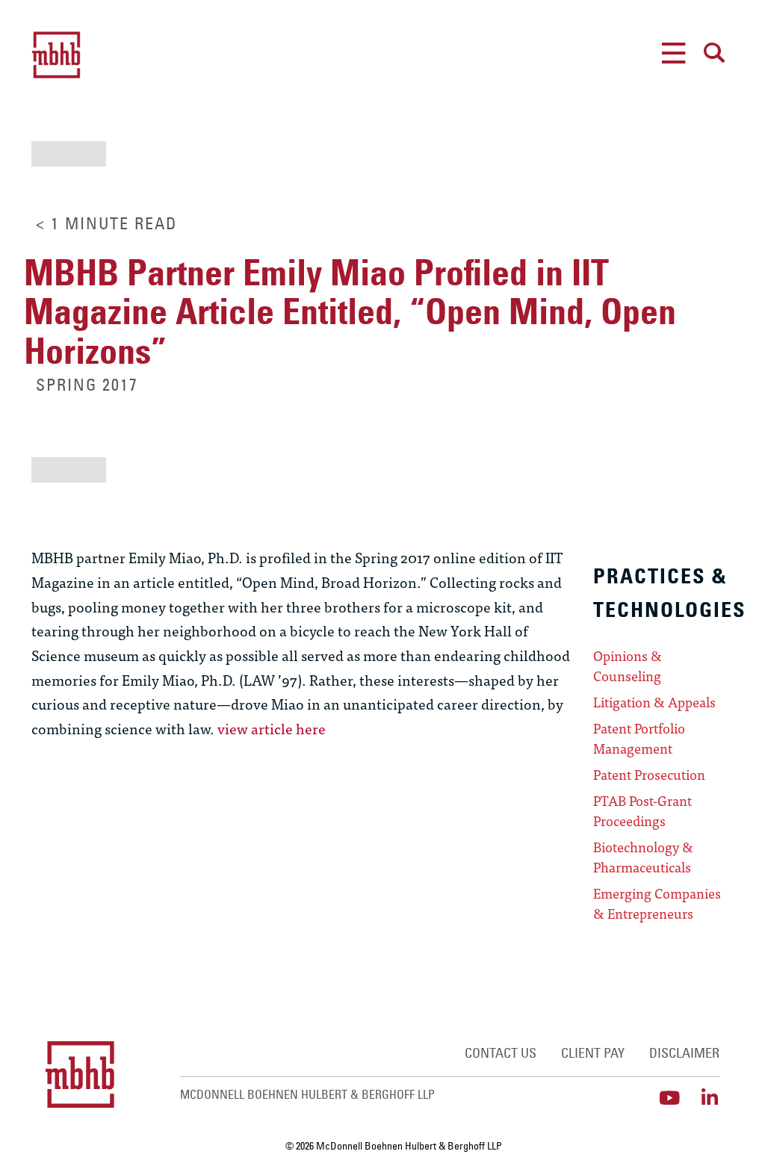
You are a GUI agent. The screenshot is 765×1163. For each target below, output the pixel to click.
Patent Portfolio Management (639, 738)
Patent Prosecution (649, 774)
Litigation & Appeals (654, 702)
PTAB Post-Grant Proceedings (642, 810)
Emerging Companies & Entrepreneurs (657, 903)
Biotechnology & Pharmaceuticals (643, 857)
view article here (271, 727)
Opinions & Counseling (627, 665)
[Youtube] (669, 1097)
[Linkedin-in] (710, 1097)
